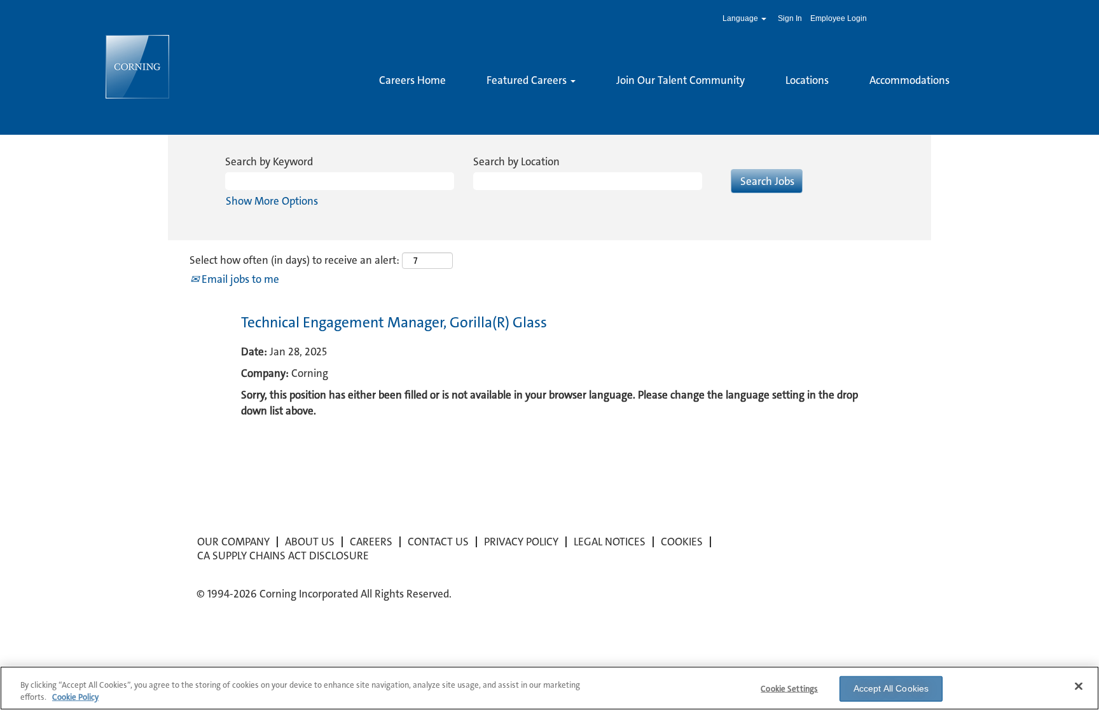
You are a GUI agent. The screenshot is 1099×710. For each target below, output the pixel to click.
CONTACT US (438, 542)
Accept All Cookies (891, 688)
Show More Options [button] (272, 201)
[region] (549, 688)
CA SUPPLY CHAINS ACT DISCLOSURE (283, 556)
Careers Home (412, 80)
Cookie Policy (75, 697)
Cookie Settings (789, 688)
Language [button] (741, 18)
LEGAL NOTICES (610, 542)
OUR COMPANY (233, 542)
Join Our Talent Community (680, 80)
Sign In (790, 18)
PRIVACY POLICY (521, 542)
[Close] (1079, 686)
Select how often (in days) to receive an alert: (294, 260)
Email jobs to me (239, 279)
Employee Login (838, 18)
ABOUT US (310, 542)
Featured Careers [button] (528, 80)
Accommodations (909, 80)
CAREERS (371, 542)
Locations (807, 80)
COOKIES (682, 542)
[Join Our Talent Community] (379, 102)
